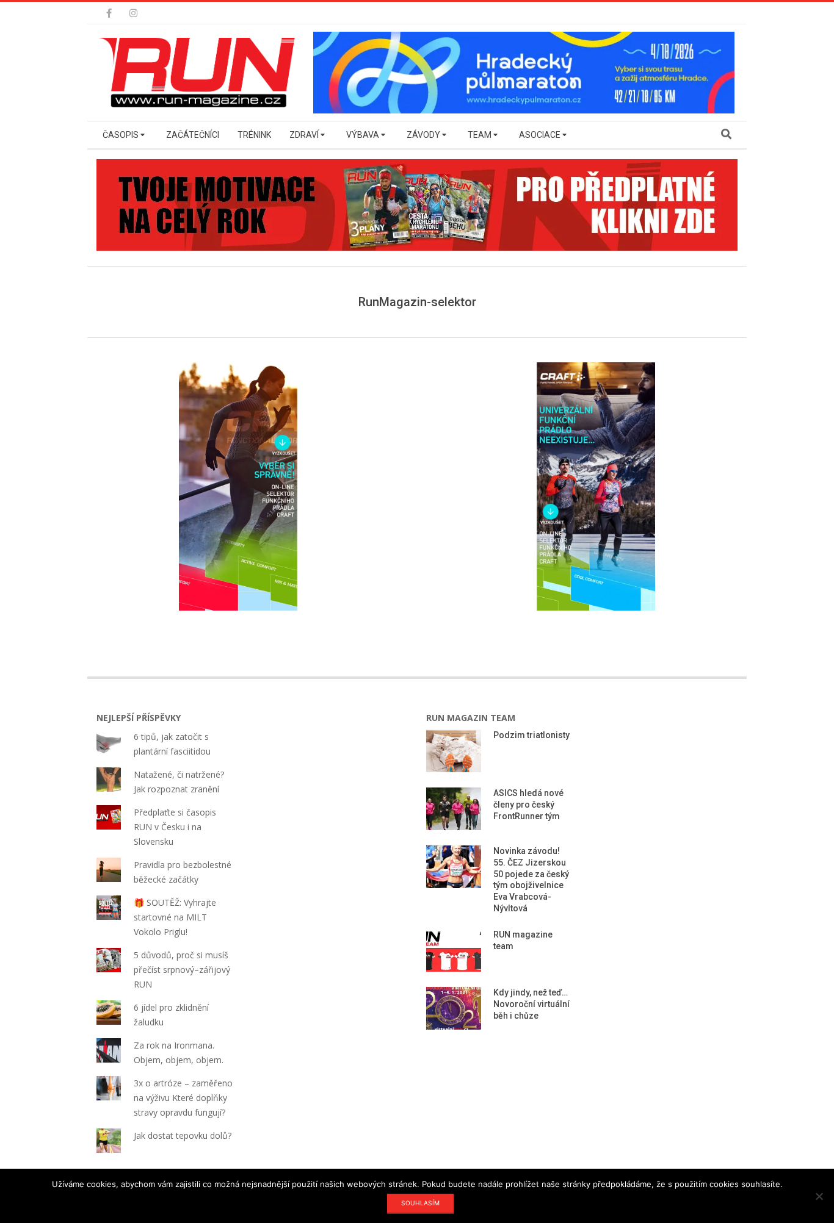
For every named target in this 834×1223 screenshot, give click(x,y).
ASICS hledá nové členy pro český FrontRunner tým (528, 804)
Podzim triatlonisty (531, 735)
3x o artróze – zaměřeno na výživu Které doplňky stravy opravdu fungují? (183, 1097)
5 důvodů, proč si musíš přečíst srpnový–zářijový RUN (182, 969)
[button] (200, 72)
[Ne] (819, 1196)
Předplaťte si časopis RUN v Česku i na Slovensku (175, 826)
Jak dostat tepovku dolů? (182, 1135)
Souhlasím (420, 1203)
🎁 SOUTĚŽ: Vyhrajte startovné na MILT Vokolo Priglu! (175, 917)
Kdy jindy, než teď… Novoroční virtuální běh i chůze (531, 1004)
